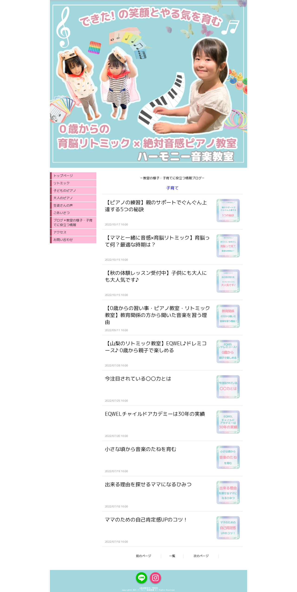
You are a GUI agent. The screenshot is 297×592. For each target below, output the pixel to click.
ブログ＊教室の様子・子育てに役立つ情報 (72, 222)
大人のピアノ (63, 198)
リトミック (61, 183)
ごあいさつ (61, 213)
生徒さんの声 (63, 205)
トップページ (63, 175)
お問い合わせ (63, 239)
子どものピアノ (64, 190)
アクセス (59, 232)
